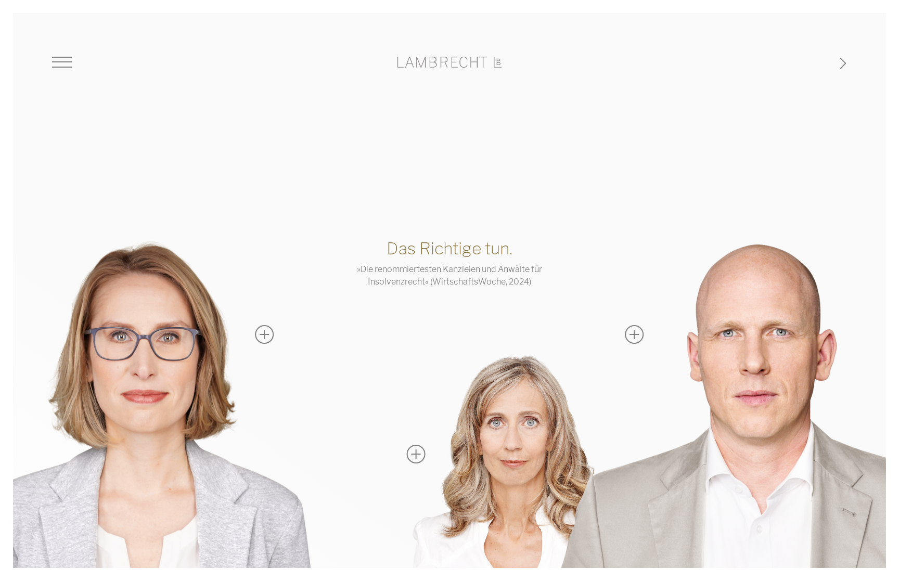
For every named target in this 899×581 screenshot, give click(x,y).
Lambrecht (449, 62)
